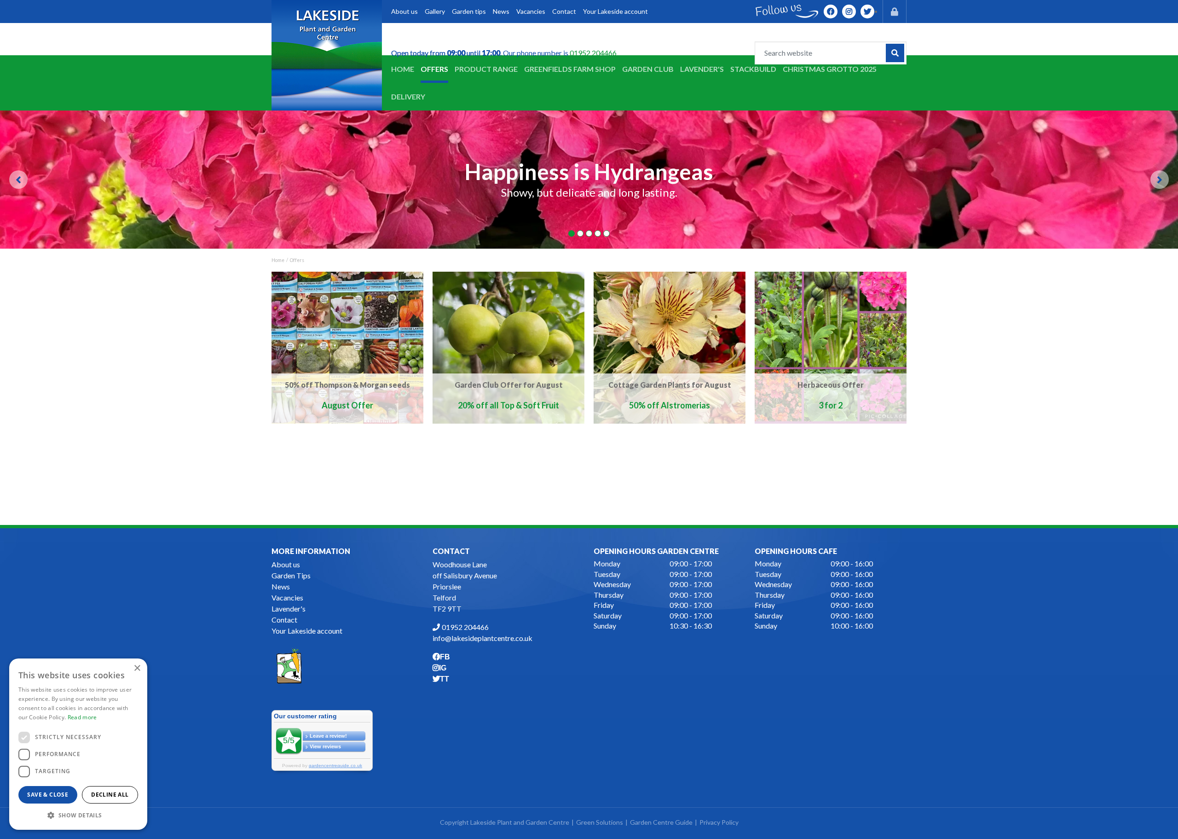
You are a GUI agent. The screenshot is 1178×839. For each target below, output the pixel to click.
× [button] (136, 668)
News (280, 586)
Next (1159, 179)
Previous (18, 179)
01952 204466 (593, 52)
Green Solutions (599, 822)
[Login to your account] (894, 11)
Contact (284, 619)
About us (285, 564)
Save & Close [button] (47, 794)
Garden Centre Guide (661, 822)
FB (830, 11)
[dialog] (78, 744)
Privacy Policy (719, 822)
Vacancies (287, 597)
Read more (82, 717)
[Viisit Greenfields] (289, 664)
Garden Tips (291, 575)
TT (867, 11)
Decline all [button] (109, 794)
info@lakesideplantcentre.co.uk (482, 638)
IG (849, 11)
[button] (78, 815)
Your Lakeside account (306, 630)
